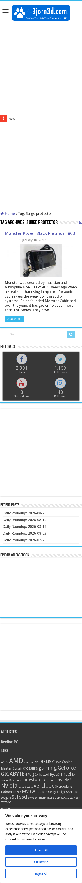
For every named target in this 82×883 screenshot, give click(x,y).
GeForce (67, 768)
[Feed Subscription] (80, 222)
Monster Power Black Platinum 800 (40, 233)
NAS (67, 780)
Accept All (41, 850)
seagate (6, 797)
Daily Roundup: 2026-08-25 (24, 513)
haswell (44, 774)
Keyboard (15, 780)
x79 (67, 797)
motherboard (48, 780)
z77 (72, 797)
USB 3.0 (60, 797)
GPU (28, 774)
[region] (41, 846)
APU (37, 762)
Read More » (14, 318)
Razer (17, 792)
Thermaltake (46, 797)
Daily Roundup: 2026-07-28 (24, 540)
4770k (4, 762)
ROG (39, 791)
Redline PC (9, 742)
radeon (6, 792)
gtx (35, 774)
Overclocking (63, 786)
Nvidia (9, 785)
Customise (41, 862)
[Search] (71, 334)
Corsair (17, 768)
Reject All (41, 873)
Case (56, 761)
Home (9, 213)
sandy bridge (56, 791)
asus (45, 761)
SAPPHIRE (72, 791)
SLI (15, 797)
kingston (31, 779)
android (29, 762)
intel (66, 774)
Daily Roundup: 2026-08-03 (24, 533)
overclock (42, 785)
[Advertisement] (41, 65)
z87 (78, 797)
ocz (27, 786)
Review (28, 791)
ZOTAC (6, 802)
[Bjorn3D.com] (41, 12)
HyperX (55, 775)
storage (33, 797)
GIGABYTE (12, 774)
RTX (44, 791)
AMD (16, 761)
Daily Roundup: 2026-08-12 (24, 526)
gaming (47, 768)
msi (59, 779)
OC (21, 786)
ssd (23, 797)
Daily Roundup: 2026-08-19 (24, 520)
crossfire (30, 768)
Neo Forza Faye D (22, 119)
